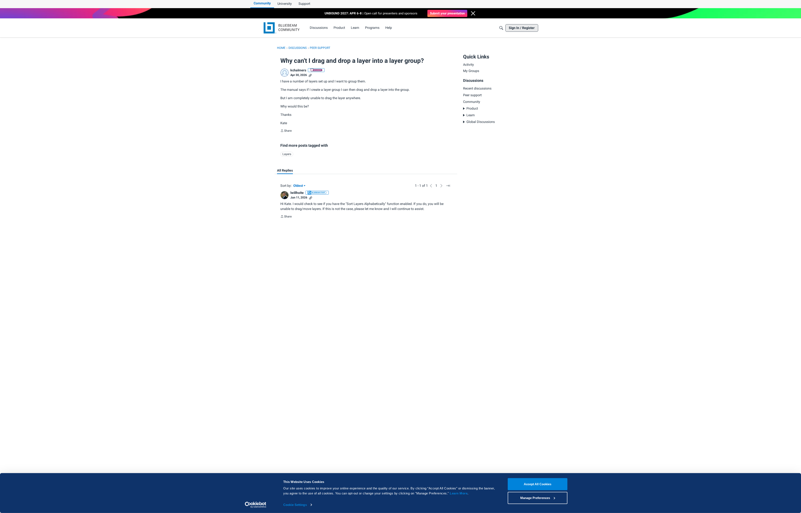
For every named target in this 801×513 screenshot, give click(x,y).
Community (262, 3)
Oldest (298, 186)
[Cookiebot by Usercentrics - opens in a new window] (255, 505)
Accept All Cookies (537, 484)
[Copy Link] (310, 75)
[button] (473, 13)
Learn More (458, 493)
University (284, 4)
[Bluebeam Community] (282, 27)
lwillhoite (297, 193)
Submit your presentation (447, 13)
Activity (468, 65)
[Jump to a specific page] (448, 185)
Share (286, 131)
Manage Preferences (535, 497)
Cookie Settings (295, 505)
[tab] (285, 170)
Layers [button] (286, 154)
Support (304, 4)
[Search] (501, 28)
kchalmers (298, 70)
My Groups (471, 71)
